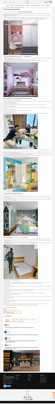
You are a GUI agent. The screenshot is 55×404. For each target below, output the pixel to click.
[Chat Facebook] (54, 395)
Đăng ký (47, 2)
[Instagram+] (28, 397)
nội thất (22, 56)
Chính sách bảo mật (43, 376)
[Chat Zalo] (54, 397)
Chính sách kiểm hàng (43, 380)
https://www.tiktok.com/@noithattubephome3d (14, 311)
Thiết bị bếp (29, 380)
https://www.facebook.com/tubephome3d (13, 309)
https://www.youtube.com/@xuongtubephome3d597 (15, 310)
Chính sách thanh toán (43, 381)
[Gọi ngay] (54, 392)
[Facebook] (24, 397)
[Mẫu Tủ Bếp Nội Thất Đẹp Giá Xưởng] (27, 391)
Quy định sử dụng (42, 382)
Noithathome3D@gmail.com (8, 383)
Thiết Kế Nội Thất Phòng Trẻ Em (10, 11)
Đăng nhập (47, 1)
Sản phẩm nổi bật (30, 376)
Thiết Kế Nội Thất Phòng (18, 237)
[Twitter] (26, 397)
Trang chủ (17, 376)
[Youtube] (30, 397)
